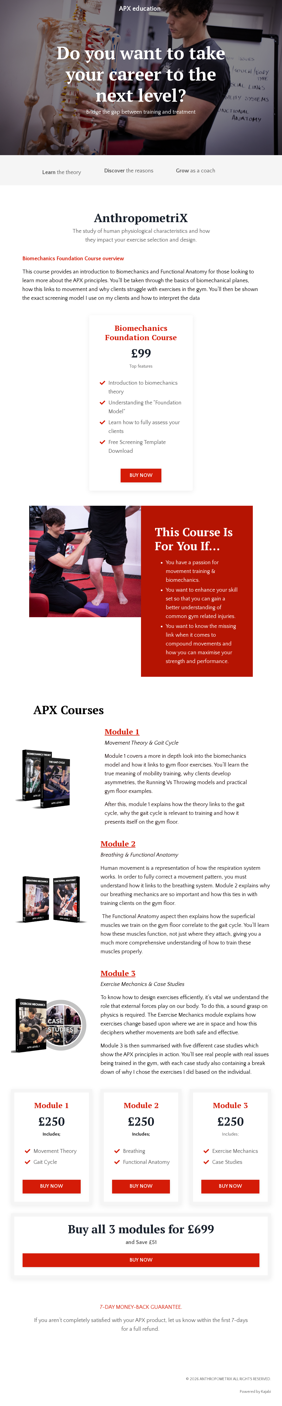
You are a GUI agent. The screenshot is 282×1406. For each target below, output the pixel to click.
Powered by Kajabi (255, 1392)
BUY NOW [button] (141, 475)
